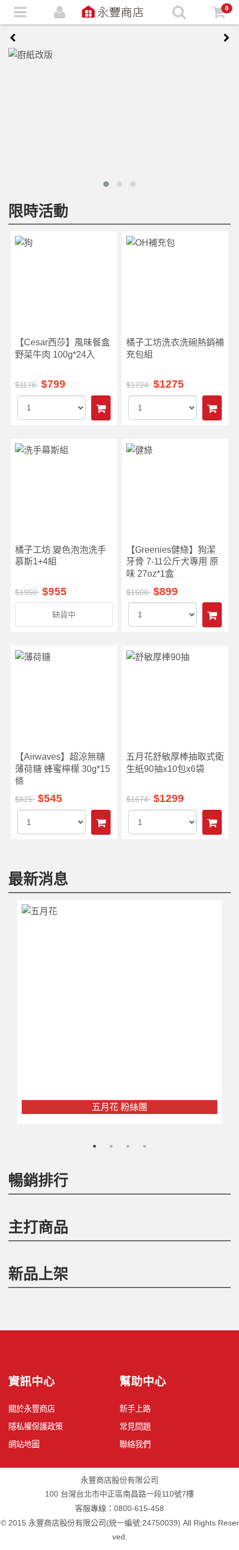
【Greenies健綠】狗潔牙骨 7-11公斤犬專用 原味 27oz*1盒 (172, 561)
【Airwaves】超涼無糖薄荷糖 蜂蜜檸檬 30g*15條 (62, 768)
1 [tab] (94, 1146)
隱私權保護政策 (35, 1426)
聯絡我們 (135, 1444)
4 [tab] (144, 1146)
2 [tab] (111, 1146)
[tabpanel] (119, 1012)
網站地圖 (23, 1444)
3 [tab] (127, 1146)
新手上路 (135, 1408)
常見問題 (135, 1426)
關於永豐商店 (31, 1408)
